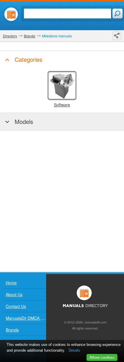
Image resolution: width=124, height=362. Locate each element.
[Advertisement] (62, 201)
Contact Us (16, 306)
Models (23, 121)
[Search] (117, 13)
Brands (12, 330)
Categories (27, 59)
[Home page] (11, 14)
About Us (14, 294)
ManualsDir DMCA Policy (26, 318)
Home (11, 283)
